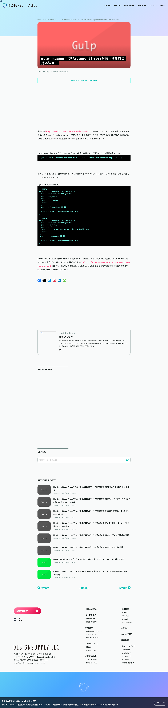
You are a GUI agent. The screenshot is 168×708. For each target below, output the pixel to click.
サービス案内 (91, 615)
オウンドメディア (128, 646)
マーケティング (126, 656)
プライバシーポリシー (92, 663)
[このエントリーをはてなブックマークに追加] (49, 280)
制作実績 (89, 627)
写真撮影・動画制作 (128, 663)
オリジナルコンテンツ (92, 638)
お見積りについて (91, 650)
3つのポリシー (126, 616)
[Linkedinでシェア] (59, 280)
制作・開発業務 (90, 618)
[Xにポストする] (44, 280)
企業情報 (125, 619)
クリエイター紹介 (127, 622)
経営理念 (125, 612)
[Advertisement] (84, 106)
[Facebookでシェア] (39, 280)
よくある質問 (126, 634)
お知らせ (125, 628)
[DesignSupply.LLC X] (20, 620)
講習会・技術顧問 (91, 622)
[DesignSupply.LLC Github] (15, 620)
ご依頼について (91, 643)
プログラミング (126, 653)
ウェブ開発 (125, 659)
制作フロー (89, 647)
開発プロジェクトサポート (93, 631)
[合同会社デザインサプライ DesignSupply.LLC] (20, 5)
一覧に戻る (84, 588)
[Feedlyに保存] (64, 280)
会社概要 (125, 609)
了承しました (160, 703)
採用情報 (125, 640)
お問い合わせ (91, 656)
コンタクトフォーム (91, 659)
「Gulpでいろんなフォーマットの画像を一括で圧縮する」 (68, 131)
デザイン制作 (126, 650)
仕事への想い (91, 609)
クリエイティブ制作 (91, 634)
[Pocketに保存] (54, 280)
